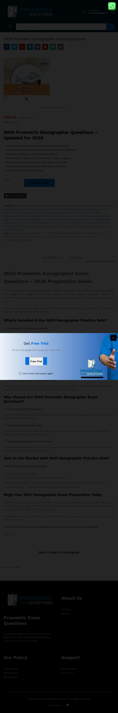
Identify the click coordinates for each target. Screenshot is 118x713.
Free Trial (36, 361)
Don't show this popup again (38, 373)
